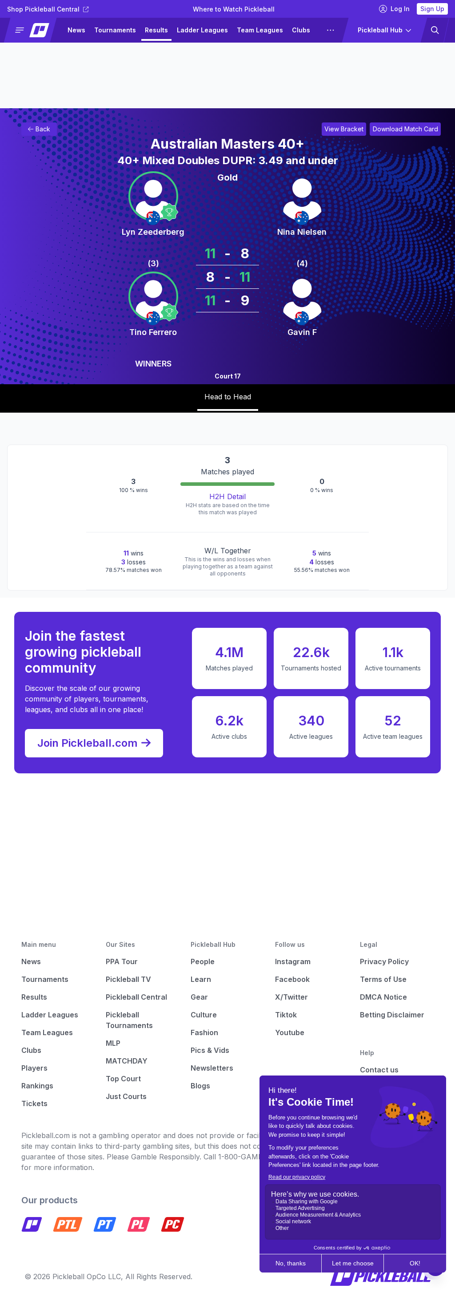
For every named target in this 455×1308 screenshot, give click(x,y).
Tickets (34, 1103)
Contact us (379, 1069)
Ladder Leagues (202, 30)
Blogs (200, 1085)
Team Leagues (260, 30)
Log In (400, 8)
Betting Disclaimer (392, 1014)
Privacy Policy (384, 961)
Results (156, 30)
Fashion (204, 1032)
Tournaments (115, 30)
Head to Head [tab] (227, 396)
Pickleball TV (128, 979)
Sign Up (432, 8)
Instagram (293, 961)
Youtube (289, 1032)
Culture (204, 1014)
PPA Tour (122, 961)
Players (34, 1068)
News (76, 30)
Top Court (123, 1078)
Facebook (292, 979)
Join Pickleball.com (87, 743)
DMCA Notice (383, 997)
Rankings (37, 1085)
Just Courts (126, 1096)
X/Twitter (291, 997)
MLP (113, 1043)
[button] (34, 30)
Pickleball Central (136, 997)
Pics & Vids (210, 1050)
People (203, 961)
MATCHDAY (127, 1060)
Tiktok (286, 1014)
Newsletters (212, 1068)
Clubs (301, 30)
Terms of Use (383, 979)
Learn (201, 979)
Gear (199, 997)
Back (43, 129)
